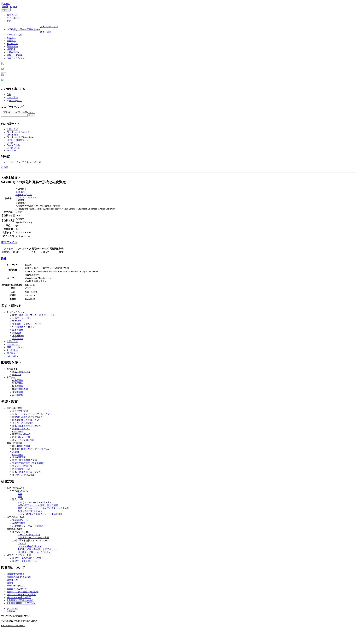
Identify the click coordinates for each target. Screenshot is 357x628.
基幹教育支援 (19, 457)
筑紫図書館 (17, 392)
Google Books (13, 148)
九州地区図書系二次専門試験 (21, 603)
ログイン (5, 10)
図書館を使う (33, 29)
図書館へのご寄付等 (17, 588)
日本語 (5, 6)
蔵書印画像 (12, 46)
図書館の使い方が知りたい (25, 420)
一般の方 (16, 374)
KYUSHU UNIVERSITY (13, 625)
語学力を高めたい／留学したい (28, 417)
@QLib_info (12, 608)
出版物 (10, 583)
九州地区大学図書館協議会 (20, 600)
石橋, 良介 (20, 192)
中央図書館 (17, 380)
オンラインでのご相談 (23, 440)
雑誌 (20, 496)
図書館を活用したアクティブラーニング (32, 449)
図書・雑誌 (45, 32)
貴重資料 (11, 40)
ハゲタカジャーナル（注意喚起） (29, 526)
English (13, 6)
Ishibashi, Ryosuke (23, 194)
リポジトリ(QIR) (15, 35)
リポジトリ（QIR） (22, 318)
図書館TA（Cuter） (21, 434)
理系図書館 (17, 383)
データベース (13, 344)
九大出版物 (12, 350)
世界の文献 (12, 129)
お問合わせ (12, 15)
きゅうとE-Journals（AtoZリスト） (35, 502)
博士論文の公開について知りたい (34, 552)
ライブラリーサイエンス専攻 (21, 594)
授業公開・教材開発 (22, 466)
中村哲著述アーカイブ (23, 327)
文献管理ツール (20, 520)
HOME (10, 29)
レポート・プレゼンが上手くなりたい (31, 414)
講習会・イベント (21, 428)
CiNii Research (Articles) (18, 132)
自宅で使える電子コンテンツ (26, 425)
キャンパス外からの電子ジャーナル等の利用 (40, 514)
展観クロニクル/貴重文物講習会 (22, 591)
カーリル (11, 150)
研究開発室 (12, 580)
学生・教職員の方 (21, 371)
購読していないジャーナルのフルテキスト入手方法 (43, 508)
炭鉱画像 (11, 49)
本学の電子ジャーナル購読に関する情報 (38, 505)
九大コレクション (49, 26)
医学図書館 (17, 386)
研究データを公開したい (24, 561)
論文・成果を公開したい (30, 546)
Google (10, 142)
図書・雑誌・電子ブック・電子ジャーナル (33, 315)
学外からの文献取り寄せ (30, 511)
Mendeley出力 (15, 100)
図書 (20, 493)
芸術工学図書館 (20, 389)
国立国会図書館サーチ (18, 140)
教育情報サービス (21, 437)
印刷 (9, 94)
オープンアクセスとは (29, 534)
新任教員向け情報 (21, 446)
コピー (31, 115)
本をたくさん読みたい (23, 423)
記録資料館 (17, 395)
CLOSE (4, 167)
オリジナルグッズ (16, 586)
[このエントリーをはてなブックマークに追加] (3, 77)
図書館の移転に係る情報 (19, 577)
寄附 (9, 21)
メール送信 (12, 97)
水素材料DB (13, 52)
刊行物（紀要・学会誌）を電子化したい (38, 549)
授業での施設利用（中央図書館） (29, 463)
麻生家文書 (12, 43)
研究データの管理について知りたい (30, 558)
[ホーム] (5, 3)
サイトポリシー (14, 18)
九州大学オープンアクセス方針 (33, 537)
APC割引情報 (19, 523)
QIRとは (22, 543)
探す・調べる (20, 29)
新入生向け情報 (20, 411)
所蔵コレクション (16, 58)
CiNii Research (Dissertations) (20, 137)
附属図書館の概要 (16, 574)
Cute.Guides (12, 356)
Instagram (11, 611)
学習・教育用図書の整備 (24, 460)
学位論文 (11, 37)
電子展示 (11, 353)
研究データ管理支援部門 (19, 597)
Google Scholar (13, 145)
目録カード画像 (14, 55)
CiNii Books (12, 135)
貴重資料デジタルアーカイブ (26, 324)
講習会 (15, 451)
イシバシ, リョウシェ (26, 197)
